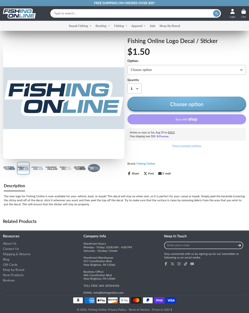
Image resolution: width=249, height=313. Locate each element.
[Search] (216, 13)
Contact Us (11, 248)
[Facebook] (166, 264)
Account (232, 13)
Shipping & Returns (16, 254)
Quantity (133, 79)
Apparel (136, 26)
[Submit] (239, 245)
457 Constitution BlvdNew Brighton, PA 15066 (99, 262)
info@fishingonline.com (108, 292)
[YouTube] (192, 264)
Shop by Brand (13, 269)
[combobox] (135, 13)
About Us (9, 243)
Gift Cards (10, 264)
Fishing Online (146, 163)
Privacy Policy (117, 309)
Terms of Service (139, 309)
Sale (152, 26)
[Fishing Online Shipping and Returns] (124, 3)
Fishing (119, 26)
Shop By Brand (169, 26)
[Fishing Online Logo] (19, 13)
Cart (243, 13)
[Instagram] (179, 264)
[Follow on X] (172, 264)
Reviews (9, 280)
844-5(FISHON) (109, 285)
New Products (13, 275)
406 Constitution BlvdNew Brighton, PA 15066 (99, 276)
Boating (101, 26)
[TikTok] (185, 264)
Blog (6, 259)
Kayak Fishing (78, 26)
